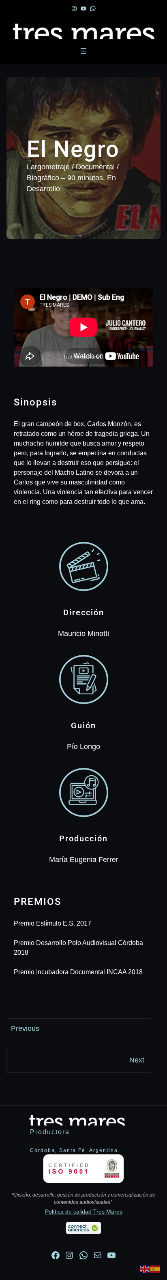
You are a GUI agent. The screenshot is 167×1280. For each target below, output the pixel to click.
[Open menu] (83, 51)
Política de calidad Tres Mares (83, 1211)
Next (136, 1060)
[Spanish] (155, 1268)
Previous (25, 1028)
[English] (145, 1268)
